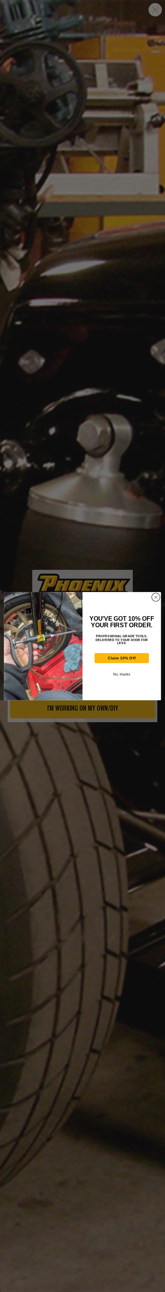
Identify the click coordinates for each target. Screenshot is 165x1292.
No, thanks (121, 674)
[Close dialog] (155, 597)
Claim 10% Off (121, 658)
